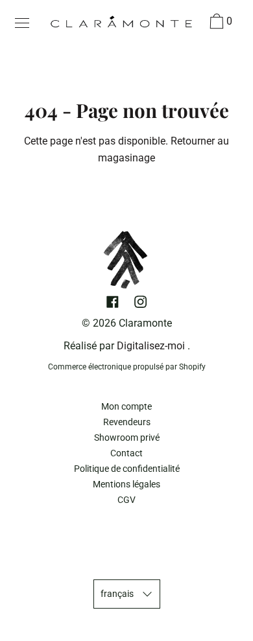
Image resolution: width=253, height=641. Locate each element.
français (117, 594)
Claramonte (145, 323)
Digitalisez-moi (151, 346)
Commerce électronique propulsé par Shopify (127, 366)
